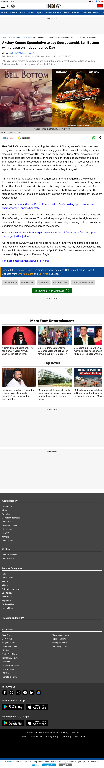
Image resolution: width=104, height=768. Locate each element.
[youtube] (25, 692)
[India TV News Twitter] (99, 1)
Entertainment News (11, 589)
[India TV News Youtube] (102, 1)
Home (4, 12)
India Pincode (8, 558)
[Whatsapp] (93, 138)
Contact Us (7, 506)
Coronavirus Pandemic (83, 282)
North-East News (9, 654)
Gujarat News (8, 669)
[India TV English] (53, 6)
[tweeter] (11, 692)
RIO (76, 736)
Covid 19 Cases (60, 282)
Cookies (8, 761)
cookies (35, 765)
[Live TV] (100, 6)
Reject (65, 765)
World (31, 12)
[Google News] (9, 138)
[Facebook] (4, 692)
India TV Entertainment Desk (25, 53)
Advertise (6, 514)
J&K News (6, 673)
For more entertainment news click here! (25, 260)
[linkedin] (32, 692)
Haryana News (8, 642)
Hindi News (7, 529)
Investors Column (9, 525)
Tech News (7, 596)
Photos (75, 12)
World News (7, 577)
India (22, 12)
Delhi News (7, 639)
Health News (7, 608)
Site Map (23, 736)
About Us (6, 510)
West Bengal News (60, 646)
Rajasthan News (59, 639)
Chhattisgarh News (10, 665)
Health (96, 12)
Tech (66, 12)
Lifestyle (86, 12)
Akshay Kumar (10, 282)
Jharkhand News (9, 646)
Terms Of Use (36, 736)
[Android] (93, 1)
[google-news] (38, 692)
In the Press (7, 521)
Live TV (5, 533)
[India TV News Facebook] (97, 1)
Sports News (7, 593)
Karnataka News (9, 677)
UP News (6, 661)
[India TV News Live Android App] (13, 707)
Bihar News (7, 635)
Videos (13, 12)
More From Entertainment (52, 321)
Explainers (6, 600)
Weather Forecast (9, 554)
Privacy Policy (52, 736)
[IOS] (90, 1)
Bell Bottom (43, 282)
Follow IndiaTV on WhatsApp (49, 290)
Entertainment (53, 12)
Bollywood (26, 37)
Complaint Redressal (11, 518)
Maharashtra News (60, 635)
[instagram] (18, 692)
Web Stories (7, 540)
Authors (5, 537)
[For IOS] (37, 723)
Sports (40, 12)
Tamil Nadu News (10, 658)
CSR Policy (66, 736)
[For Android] (13, 723)
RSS (83, 736)
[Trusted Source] (24, 138)
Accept (49, 765)
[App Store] (37, 707)
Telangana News (59, 642)
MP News (6, 650)
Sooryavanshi (27, 282)
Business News (8, 604)
